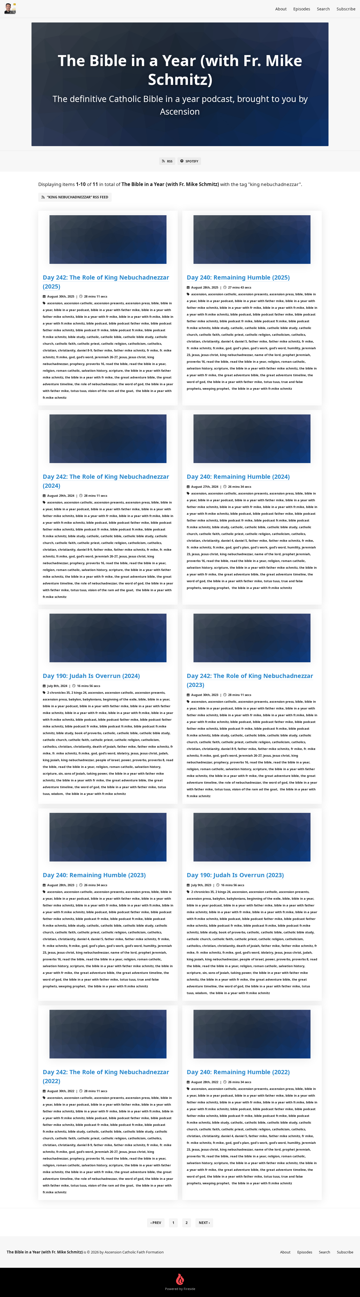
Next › (204, 1222)
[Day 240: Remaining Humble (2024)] (252, 438)
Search (323, 9)
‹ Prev (155, 1222)
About (281, 9)
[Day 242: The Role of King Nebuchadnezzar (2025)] (108, 239)
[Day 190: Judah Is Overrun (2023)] (252, 837)
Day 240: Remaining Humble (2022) (238, 1072)
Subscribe (346, 9)
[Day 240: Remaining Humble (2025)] (252, 239)
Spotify (192, 161)
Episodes (301, 9)
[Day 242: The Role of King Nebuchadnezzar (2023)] (252, 638)
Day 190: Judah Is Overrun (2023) (235, 875)
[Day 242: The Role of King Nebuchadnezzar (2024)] (108, 438)
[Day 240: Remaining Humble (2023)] (108, 837)
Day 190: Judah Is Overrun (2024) (91, 676)
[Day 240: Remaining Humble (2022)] (252, 1034)
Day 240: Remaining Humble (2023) (94, 875)
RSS (169, 161)
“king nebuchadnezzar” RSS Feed (77, 197)
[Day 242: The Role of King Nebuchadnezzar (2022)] (108, 1034)
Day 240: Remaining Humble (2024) (238, 476)
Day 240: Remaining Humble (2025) (238, 277)
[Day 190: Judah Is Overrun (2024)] (108, 638)
